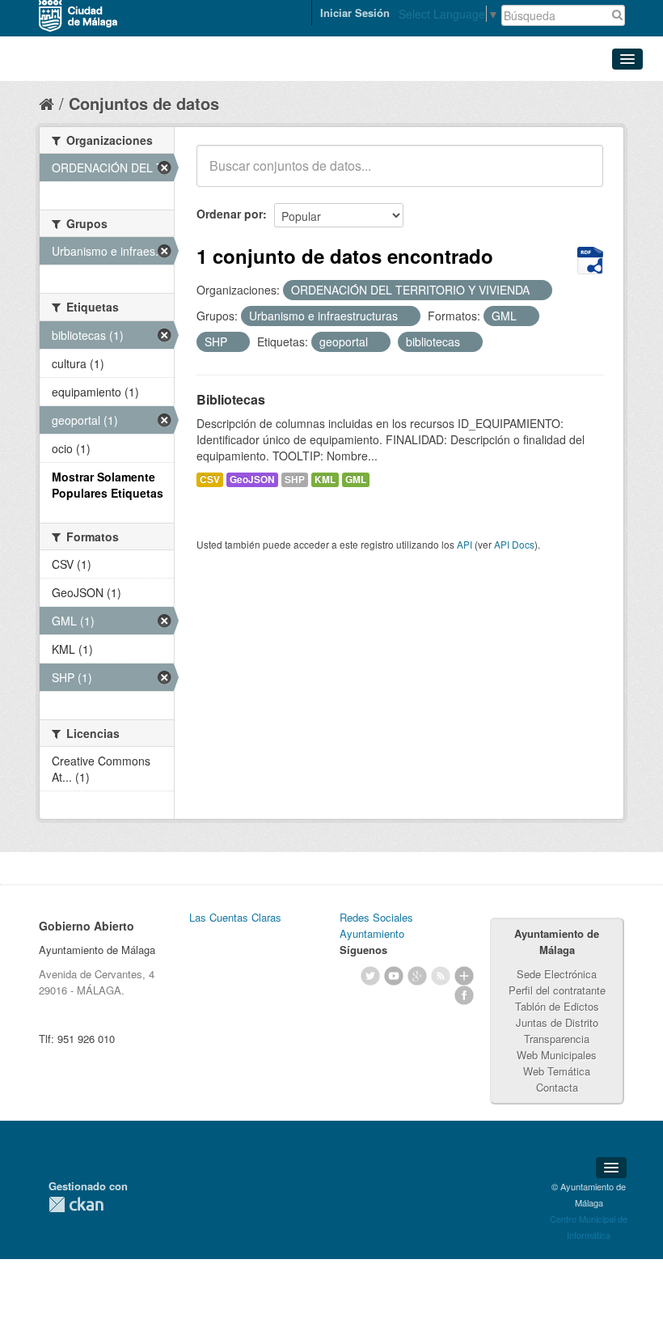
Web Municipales (557, 1054)
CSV (210, 479)
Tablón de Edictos (557, 1006)
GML (355, 479)
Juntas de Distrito (557, 1022)
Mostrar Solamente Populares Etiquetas (107, 485)
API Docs (514, 544)
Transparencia (556, 1038)
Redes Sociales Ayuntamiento (376, 925)
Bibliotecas (230, 399)
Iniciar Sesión (355, 12)
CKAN (76, 1204)
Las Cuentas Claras (235, 917)
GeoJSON (252, 479)
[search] (579, 175)
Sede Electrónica (557, 974)
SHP (295, 479)
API (464, 544)
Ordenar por (229, 214)
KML (325, 479)
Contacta (557, 1087)
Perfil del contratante (557, 990)
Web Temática (556, 1071)
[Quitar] (538, 290)
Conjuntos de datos (144, 103)
